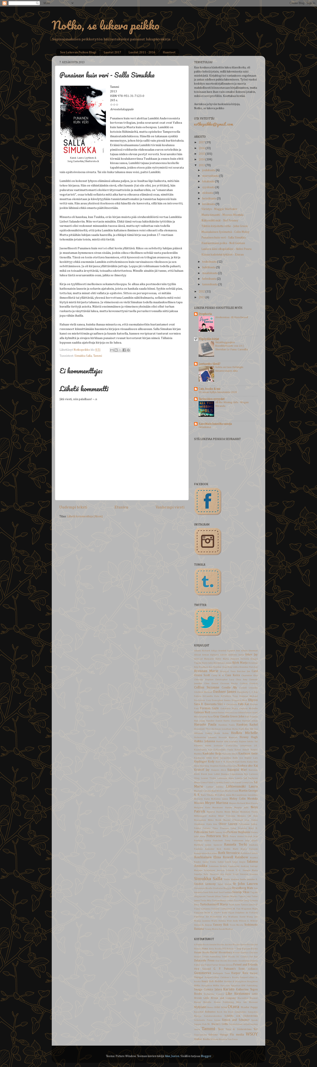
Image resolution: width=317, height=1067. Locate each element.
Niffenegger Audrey (205, 816)
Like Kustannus (238, 994)
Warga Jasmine (202, 921)
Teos (221, 1029)
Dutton (254, 961)
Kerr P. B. (221, 762)
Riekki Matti (231, 849)
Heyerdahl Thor (202, 729)
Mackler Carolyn (202, 791)
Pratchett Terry (221, 841)
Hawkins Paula (226, 725)
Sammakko (240, 1012)
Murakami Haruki (222, 808)
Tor (255, 1029)
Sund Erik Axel (210, 892)
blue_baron (172, 1056)
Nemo (210, 1007)
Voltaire (253, 913)
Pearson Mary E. (248, 828)
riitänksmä (205, 427)
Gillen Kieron (244, 713)
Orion (224, 1007)
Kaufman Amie (248, 753)
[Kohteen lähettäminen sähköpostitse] (112, 350)
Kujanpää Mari (237, 769)
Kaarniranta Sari (203, 750)
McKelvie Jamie (219, 799)
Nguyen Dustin (215, 812)
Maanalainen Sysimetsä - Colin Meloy (225, 232)
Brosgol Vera (227, 671)
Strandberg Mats (242, 888)
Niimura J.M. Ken (247, 816)
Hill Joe (254, 729)
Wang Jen (252, 917)
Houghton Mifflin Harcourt (215, 986)
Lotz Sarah (235, 782)
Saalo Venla (209, 862)
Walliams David (236, 917)
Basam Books (201, 952)
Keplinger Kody (204, 761)
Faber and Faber (202, 965)
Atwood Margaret (204, 659)
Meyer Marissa (216, 803)
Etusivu (121, 507)
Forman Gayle (209, 708)
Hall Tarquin (251, 717)
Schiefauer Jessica (214, 870)
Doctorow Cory (202, 700)
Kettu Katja (246, 762)
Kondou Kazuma (228, 766)
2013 (202, 165)
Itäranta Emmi (202, 746)
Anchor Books (232, 945)
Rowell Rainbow (235, 857)
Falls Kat (243, 704)
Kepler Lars (251, 758)
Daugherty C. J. (245, 692)
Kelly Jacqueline (222, 758)
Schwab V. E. (233, 870)
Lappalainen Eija (239, 774)
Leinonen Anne (225, 778)
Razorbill (199, 1012)
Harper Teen (239, 973)
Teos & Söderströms (238, 1029)
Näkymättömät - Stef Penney (219, 220)
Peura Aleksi (237, 836)
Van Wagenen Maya (247, 909)
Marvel (197, 1002)
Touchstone (200, 1035)
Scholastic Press (203, 1020)
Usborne (213, 1035)
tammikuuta (210, 284)
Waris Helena (218, 921)
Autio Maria (222, 659)
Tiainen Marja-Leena (222, 901)
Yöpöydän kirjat (209, 339)
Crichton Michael (203, 692)
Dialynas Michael (248, 696)
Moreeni (253, 1002)
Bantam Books (250, 949)
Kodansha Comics (214, 994)
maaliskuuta (210, 273)
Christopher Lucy (224, 680)
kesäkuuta (209, 204)
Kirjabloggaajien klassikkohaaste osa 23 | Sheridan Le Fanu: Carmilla (231, 346)
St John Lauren (245, 884)
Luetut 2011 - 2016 (142, 52)
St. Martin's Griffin (217, 1024)
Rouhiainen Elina (207, 857)
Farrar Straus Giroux (222, 965)
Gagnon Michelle (248, 708)
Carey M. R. (217, 675)
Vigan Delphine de (238, 913)
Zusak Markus (225, 929)
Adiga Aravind (218, 651)
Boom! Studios (241, 953)
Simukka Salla (83, 355)
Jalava (218, 989)
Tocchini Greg (241, 901)
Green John (237, 716)
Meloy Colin (237, 798)
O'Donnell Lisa (240, 820)
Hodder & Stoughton (235, 981)
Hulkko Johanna (204, 741)
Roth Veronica (229, 853)
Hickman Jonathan (221, 729)
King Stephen (211, 766)
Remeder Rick (213, 849)
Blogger (206, 1056)
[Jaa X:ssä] (120, 350)
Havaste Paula (205, 724)
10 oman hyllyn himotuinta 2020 (218, 392)
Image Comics (203, 989)
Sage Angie (238, 862)
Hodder (219, 981)
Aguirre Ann (233, 651)
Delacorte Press (204, 960)
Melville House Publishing (218, 1002)
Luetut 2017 (112, 52)
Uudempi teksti (73, 507)
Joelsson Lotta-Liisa (225, 746)
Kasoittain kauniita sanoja (215, 423)
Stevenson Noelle (203, 888)
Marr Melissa (218, 791)
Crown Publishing (211, 957)
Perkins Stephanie (238, 832)
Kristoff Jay (202, 769)
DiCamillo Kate (211, 696)
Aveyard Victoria (239, 659)
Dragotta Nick (239, 700)
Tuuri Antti (234, 905)
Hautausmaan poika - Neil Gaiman (223, 243)
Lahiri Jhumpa (221, 774)
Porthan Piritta (202, 841)
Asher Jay (251, 654)
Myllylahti (200, 1007)
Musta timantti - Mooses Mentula (222, 214)
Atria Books (215, 949)
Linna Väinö (207, 782)
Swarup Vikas (240, 892)
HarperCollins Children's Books (222, 977)
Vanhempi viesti (170, 507)
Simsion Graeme (249, 874)
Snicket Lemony (205, 883)
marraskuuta (210, 175)
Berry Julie (207, 663)
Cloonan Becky (229, 683)
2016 (202, 148)
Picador (245, 1007)
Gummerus (202, 973)
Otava (233, 1006)
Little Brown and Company (219, 998)
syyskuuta (208, 187)
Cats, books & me (209, 388)
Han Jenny (199, 721)
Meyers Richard (237, 803)
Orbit (217, 1007)
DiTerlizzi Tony (229, 696)
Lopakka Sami (221, 782)
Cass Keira (232, 675)
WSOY (252, 1034)
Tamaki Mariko (229, 896)
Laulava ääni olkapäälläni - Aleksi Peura (226, 249)
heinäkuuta (209, 198)
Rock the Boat (225, 1012)
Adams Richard (202, 651)
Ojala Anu (211, 824)
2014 (202, 159)
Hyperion (235, 986)
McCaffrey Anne (223, 795)
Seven (217, 1020)
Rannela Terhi (235, 844)
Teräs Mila (205, 901)
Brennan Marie (206, 671)
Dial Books (221, 961)
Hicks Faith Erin (240, 729)
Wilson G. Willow (248, 921)
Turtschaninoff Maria (214, 904)
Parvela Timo (210, 828)
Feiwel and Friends (245, 964)
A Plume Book (201, 945)
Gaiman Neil (202, 712)
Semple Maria (250, 870)
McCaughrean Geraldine (245, 795)
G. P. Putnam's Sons (229, 968)
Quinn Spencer (213, 845)
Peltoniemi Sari (204, 832)
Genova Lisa (231, 713)
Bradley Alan (220, 667)
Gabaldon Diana (229, 708)
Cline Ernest (211, 683)
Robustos (210, 1012)
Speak (254, 1020)
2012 (202, 291)
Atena (204, 948)
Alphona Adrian (218, 655)
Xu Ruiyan (207, 925)
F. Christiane (230, 704)
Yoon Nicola (236, 925)
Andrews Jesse (236, 655)
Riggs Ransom (249, 849)
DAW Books (228, 957)
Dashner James (224, 692)
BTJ (224, 949)
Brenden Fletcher (248, 667)
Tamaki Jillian (213, 896)
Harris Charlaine (232, 721)
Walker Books (202, 1039)
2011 (202, 297)
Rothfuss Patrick (249, 853)
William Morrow (218, 1039)
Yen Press (233, 1039)
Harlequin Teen (221, 973)
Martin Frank (231, 791)
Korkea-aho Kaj (247, 765)
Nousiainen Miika (203, 820)
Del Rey (254, 957)
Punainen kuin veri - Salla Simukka (223, 237)
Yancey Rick (221, 924)
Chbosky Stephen (203, 680)
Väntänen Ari (201, 917)
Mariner (254, 998)
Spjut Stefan (224, 884)
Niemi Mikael (231, 812)
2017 (202, 142)
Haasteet (169, 52)
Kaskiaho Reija (211, 753)
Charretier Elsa (249, 675)
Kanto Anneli (242, 750)
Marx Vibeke (207, 795)
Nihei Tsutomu (226, 816)
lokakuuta (208, 181)
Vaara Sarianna (202, 909)
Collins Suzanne (206, 687)
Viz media (237, 1034)
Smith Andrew (231, 879)
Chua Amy (241, 680)
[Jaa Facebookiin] (124, 350)
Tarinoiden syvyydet (211, 399)
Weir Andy (232, 921)
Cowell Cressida (248, 688)
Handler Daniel (214, 721)
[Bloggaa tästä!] (116, 350)
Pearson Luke (228, 828)
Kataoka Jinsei (230, 754)
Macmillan (243, 998)
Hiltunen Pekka (203, 733)
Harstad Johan (250, 721)
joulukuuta (209, 170)
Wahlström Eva (218, 917)
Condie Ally (229, 687)
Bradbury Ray (206, 667)
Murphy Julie (241, 808)
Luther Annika (214, 787)
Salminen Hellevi (218, 866)
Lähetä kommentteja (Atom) (85, 516)
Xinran (197, 925)
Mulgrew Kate (202, 808)
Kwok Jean (207, 774)
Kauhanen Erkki (203, 758)
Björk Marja (240, 662)
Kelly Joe (238, 758)
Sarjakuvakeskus (213, 1016)
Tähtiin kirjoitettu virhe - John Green (224, 226)
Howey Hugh (249, 737)
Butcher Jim (243, 671)
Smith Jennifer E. (249, 879)
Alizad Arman (201, 655)
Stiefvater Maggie (222, 888)
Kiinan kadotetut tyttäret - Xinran (222, 254)
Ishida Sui (252, 741)
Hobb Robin (221, 733)
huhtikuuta (209, 267)
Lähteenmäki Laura (242, 786)
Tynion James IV (249, 905)
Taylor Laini (244, 896)
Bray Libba (233, 667)
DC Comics (242, 957)
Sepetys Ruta (201, 874)
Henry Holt (207, 981)
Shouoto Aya (217, 874)
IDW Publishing (249, 986)
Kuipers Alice (218, 770)
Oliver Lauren (228, 824)
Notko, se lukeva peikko (105, 25)
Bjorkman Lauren (222, 663)
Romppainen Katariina (205, 853)
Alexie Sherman (249, 651)
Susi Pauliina (225, 892)
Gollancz (253, 969)
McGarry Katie (202, 799)
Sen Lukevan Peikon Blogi (78, 52)
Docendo (233, 961)
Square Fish (200, 1024)
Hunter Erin (222, 741)
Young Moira (211, 929)
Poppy (254, 1007)
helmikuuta (209, 278)
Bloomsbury (225, 952)
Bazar (214, 952)
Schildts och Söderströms (241, 1016)
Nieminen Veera (249, 812)
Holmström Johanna (205, 737)
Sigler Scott (232, 874)
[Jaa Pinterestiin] (128, 350)
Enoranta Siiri (213, 704)
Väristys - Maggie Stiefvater (219, 209)
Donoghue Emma (221, 700)
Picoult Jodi (251, 836)
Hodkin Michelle (244, 733)
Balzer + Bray (234, 949)
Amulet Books (216, 945)
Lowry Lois (247, 782)
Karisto (228, 989)
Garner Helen (217, 713)
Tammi (97, 355)
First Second (202, 969)
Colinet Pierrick (249, 683)
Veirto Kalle (220, 913)
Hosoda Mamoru (228, 737)
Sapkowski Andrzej (238, 866)
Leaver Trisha (208, 778)
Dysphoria (205, 314)
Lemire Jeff (241, 778)
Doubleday (244, 961)
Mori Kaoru (252, 803)
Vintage (224, 1035)
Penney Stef (221, 832)
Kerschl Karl (233, 762)
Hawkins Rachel (247, 724)
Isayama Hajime (237, 741)
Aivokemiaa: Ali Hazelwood (231, 317)
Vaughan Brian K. (203, 913)
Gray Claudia (221, 716)
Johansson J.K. (249, 746)
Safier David (224, 862)
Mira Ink (241, 1002)
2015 (202, 153)
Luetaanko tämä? (209, 363)
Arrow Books (247, 945)
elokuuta (208, 192)
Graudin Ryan (206, 717)
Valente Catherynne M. (223, 909)
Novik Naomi (222, 820)
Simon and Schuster (236, 1019)
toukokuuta (209, 261)
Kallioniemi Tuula (223, 750)
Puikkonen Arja (241, 841)
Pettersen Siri (217, 836)
